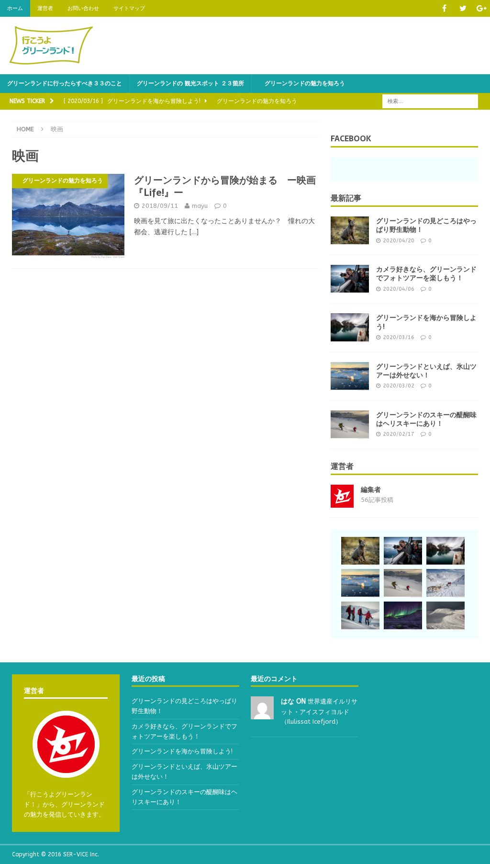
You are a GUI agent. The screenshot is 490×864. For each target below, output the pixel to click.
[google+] (481, 8)
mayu (200, 205)
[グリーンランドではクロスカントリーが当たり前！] (445, 616)
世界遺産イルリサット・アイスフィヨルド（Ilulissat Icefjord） (319, 711)
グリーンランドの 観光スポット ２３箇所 (190, 83)
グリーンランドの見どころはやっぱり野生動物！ (426, 225)
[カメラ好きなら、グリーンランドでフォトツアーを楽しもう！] (350, 279)
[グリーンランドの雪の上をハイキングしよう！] (360, 616)
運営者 (45, 8)
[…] (194, 232)
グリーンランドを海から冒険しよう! (426, 321)
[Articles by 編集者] (342, 502)
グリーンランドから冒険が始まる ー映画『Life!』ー (225, 186)
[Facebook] (444, 8)
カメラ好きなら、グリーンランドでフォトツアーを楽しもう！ (426, 273)
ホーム (15, 8)
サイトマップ (129, 8)
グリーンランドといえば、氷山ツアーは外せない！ (426, 370)
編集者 (371, 490)
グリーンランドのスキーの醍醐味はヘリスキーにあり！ (426, 419)
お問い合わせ (83, 8)
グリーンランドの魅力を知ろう (302, 83)
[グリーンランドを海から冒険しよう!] (350, 327)
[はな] (262, 713)
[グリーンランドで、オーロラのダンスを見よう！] (403, 616)
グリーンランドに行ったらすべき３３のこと (64, 83)
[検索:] (430, 101)
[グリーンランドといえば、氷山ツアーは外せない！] (350, 376)
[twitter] (463, 8)
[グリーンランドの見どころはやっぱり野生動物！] (350, 230)
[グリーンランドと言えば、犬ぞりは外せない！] (445, 583)
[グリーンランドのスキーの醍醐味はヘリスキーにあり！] (350, 424)
